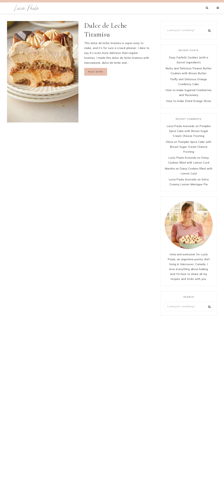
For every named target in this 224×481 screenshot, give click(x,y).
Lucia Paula (27, 8)
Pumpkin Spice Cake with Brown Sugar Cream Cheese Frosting (190, 131)
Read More (95, 72)
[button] (218, 7)
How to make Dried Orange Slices (188, 101)
